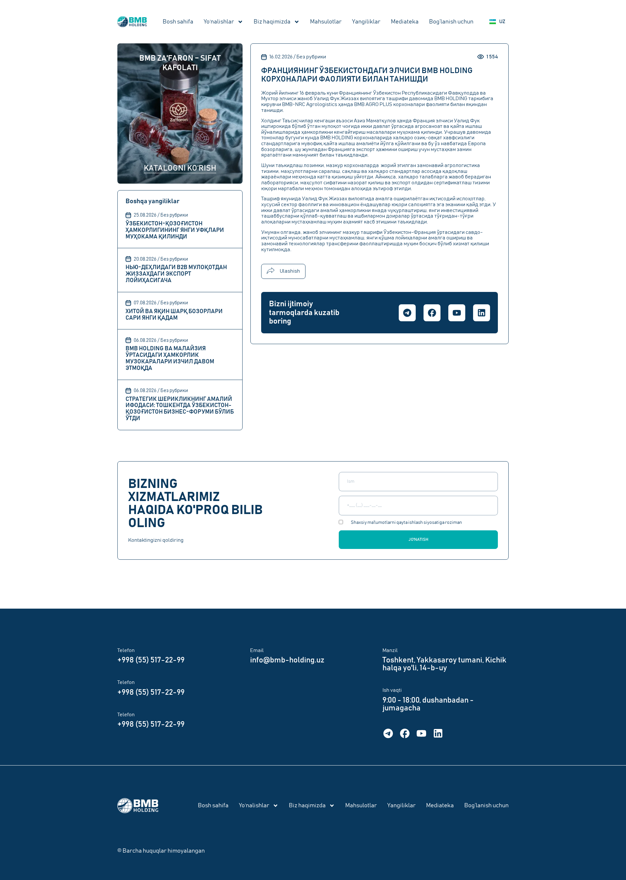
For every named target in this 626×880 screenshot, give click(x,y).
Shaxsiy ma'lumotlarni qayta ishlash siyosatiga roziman (406, 522)
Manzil (390, 650)
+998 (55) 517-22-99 (151, 660)
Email (257, 650)
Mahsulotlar (326, 22)
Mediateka (405, 22)
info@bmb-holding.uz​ (287, 660)
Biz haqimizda (272, 22)
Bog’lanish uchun (451, 22)
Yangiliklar (366, 22)
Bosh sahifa (178, 22)
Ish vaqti (392, 690)
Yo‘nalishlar (219, 22)
